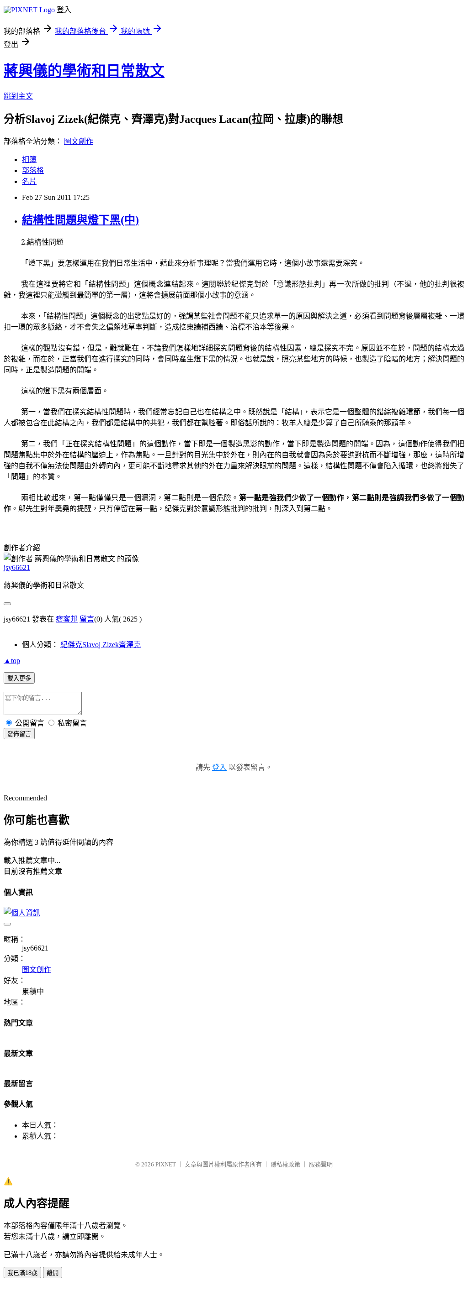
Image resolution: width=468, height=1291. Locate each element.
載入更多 (19, 678)
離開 (52, 1273)
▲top (12, 660)
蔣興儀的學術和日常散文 (84, 71)
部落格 (33, 170)
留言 (87, 619)
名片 (29, 181)
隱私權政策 (285, 1164)
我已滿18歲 (22, 1273)
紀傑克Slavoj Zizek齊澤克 (100, 644)
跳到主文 (18, 96)
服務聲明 (321, 1164)
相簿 (29, 159)
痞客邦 (67, 619)
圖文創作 (78, 141)
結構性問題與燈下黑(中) (80, 220)
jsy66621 (17, 567)
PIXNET (165, 1164)
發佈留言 (19, 734)
